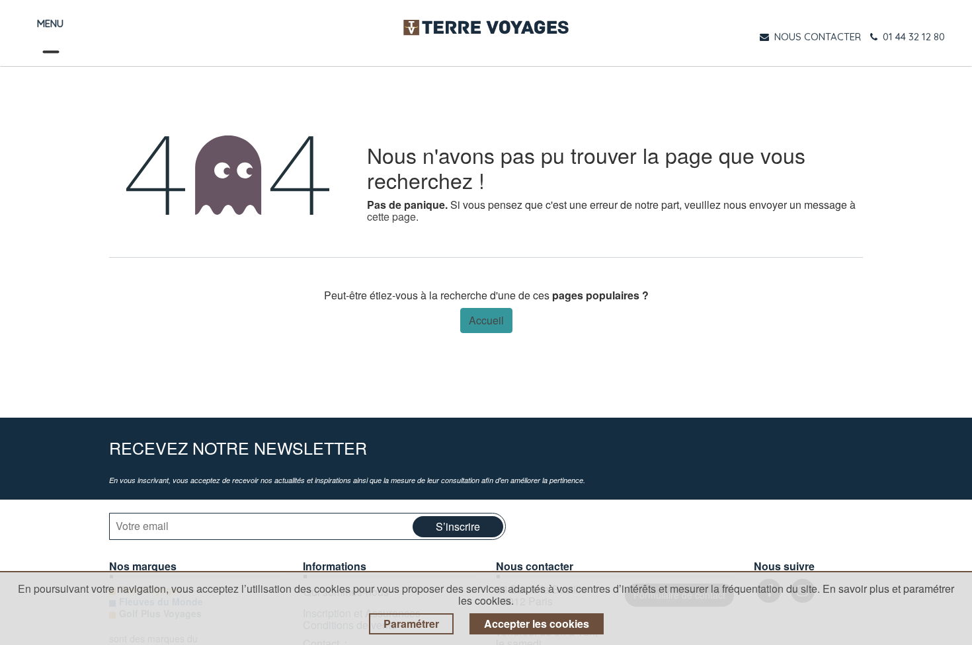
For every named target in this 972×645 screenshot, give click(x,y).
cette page (391, 216)
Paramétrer (411, 623)
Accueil (486, 320)
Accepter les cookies (536, 623)
